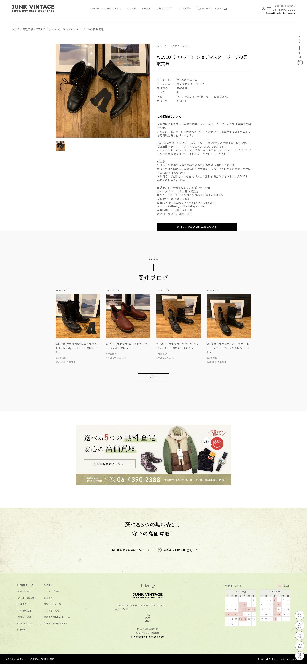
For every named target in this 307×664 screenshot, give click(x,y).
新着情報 (48, 598)
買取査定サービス (25, 585)
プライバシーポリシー (15, 659)
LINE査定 (299, 645)
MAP (147, 621)
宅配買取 (300, 615)
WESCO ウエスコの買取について (197, 227)
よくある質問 (184, 8)
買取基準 (131, 8)
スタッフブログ (164, 8)
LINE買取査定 (25, 611)
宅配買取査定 (24, 591)
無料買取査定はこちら (130, 550)
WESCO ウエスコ (180, 46)
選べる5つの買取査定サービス (106, 8)
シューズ (161, 46)
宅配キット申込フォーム (56, 623)
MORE (153, 377)
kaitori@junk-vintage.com (281, 13)
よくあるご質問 (51, 611)
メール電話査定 (300, 625)
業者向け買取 (24, 617)
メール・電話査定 (26, 598)
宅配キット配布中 (178, 550)
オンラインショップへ (213, 8)
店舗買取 (22, 604)
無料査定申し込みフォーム (57, 617)
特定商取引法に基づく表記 (42, 659)
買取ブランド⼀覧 (52, 604)
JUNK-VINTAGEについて (29, 623)
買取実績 (146, 8)
